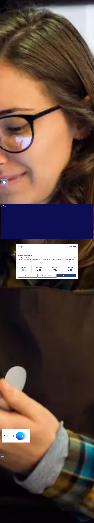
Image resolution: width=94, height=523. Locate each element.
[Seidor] (16, 436)
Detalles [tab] (47, 251)
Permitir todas (66, 275)
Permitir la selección (47, 275)
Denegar (27, 275)
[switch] (39, 270)
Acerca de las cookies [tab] (67, 251)
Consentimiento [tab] (26, 251)
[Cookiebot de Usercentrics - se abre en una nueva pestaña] (70, 246)
